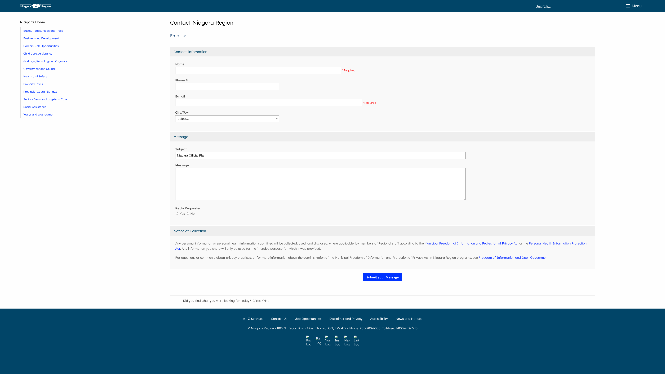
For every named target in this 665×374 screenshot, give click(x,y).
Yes (182, 214)
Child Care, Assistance (37, 53)
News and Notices (409, 319)
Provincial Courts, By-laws (40, 91)
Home (35, 6)
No (192, 214)
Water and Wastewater (38, 114)
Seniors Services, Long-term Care (45, 99)
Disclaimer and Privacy (345, 319)
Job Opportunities (308, 319)
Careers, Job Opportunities (41, 46)
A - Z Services (253, 319)
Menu (637, 5)
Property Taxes (33, 84)
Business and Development (41, 38)
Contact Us (279, 319)
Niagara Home (32, 22)
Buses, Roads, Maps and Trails (43, 30)
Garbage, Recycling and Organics (45, 61)
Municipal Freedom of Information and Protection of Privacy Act (471, 243)
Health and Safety (35, 76)
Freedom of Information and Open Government (513, 258)
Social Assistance (34, 107)
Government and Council (39, 68)
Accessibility (379, 319)
